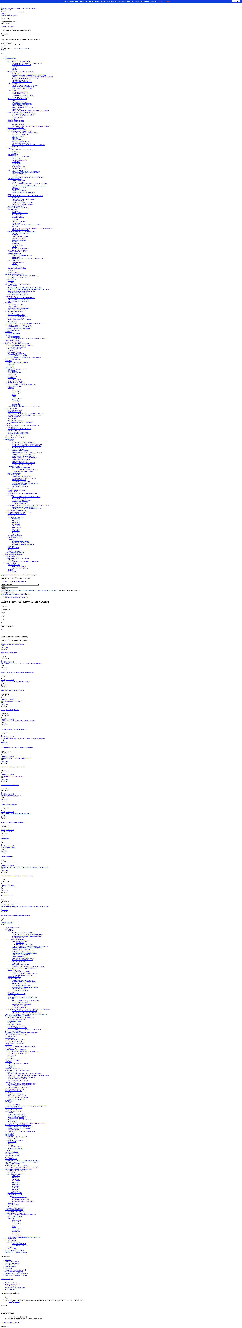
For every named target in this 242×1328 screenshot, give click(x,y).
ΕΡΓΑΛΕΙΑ (12, 148)
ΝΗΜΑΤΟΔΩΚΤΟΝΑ (19, 480)
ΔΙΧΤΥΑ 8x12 (16, 391)
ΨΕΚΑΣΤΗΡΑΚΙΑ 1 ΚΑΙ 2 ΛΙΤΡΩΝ (23, 107)
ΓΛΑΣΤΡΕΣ (15, 165)
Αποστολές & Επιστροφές (12, 1263)
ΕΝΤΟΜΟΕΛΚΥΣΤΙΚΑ (20, 485)
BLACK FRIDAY (10, 58)
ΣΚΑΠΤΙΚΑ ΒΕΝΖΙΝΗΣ (20, 92)
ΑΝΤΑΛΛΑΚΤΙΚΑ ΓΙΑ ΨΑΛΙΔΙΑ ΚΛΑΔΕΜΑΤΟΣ (28, 145)
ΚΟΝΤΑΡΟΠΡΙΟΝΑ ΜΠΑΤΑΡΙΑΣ (23, 87)
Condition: (4, 609)
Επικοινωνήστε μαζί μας (12, 1261)
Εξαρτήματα (15, 257)
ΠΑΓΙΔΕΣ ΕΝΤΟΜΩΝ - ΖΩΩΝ (22, 202)
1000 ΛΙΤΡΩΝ (16, 527)
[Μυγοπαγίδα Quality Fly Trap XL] (11, 701)
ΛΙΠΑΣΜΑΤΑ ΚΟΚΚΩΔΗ (20, 451)
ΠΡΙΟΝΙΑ (15, 138)
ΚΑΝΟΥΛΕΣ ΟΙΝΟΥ (19, 238)
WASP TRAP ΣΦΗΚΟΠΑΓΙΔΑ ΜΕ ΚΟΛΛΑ (12, 690)
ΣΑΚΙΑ (14, 264)
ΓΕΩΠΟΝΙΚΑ (12, 209)
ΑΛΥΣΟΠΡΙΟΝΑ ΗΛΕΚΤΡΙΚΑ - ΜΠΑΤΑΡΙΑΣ (27, 63)
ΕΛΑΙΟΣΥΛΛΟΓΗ (14, 260)
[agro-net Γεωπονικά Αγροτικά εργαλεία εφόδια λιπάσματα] (19, 8)
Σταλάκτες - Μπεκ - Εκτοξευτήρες (22, 255)
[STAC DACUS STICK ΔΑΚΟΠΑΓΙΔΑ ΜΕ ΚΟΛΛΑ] (18, 721)
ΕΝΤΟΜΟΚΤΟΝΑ (18, 201)
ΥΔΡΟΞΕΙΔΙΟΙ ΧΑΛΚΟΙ (20, 498)
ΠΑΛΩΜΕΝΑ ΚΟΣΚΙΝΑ (20, 568)
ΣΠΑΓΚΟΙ (15, 243)
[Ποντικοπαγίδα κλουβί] (8, 887)
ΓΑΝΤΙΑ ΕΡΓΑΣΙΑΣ (18, 182)
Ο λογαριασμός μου (7, 1279)
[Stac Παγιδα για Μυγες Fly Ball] (11, 796)
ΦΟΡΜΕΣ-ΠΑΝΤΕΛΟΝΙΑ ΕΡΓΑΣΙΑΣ (24, 192)
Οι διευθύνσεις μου (10, 1286)
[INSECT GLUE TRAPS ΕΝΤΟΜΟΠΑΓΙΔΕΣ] (16, 758)
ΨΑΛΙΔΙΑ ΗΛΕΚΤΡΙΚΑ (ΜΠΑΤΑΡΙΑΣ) (25, 133)
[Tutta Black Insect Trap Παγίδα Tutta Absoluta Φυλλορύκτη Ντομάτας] (23, 738)
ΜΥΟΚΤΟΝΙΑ (16, 197)
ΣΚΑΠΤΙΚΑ (12, 90)
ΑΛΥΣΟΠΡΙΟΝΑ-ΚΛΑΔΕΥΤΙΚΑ (19, 61)
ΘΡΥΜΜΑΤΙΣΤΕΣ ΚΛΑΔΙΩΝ (18, 250)
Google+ (17, 636)
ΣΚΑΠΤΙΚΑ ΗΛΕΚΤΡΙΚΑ (20, 97)
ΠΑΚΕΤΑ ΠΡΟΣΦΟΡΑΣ (16, 128)
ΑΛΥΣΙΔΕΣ (15, 66)
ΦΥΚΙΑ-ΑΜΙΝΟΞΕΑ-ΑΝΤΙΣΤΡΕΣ (23, 456)
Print (2, 629)
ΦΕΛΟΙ (14, 247)
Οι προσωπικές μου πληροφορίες (15, 1287)
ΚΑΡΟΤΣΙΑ (16, 162)
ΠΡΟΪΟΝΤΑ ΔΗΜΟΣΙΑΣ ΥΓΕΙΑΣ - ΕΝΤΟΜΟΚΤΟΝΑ (25, 196)
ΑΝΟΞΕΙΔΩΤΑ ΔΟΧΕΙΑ (20, 236)
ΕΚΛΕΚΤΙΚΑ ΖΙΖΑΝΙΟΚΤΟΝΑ (22, 471)
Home (6, 60)
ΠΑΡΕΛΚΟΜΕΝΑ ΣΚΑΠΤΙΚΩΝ (22, 95)
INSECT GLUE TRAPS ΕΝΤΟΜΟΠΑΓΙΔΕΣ (13, 767)
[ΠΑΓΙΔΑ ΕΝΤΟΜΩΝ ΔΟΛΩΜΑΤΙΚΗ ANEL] (16, 813)
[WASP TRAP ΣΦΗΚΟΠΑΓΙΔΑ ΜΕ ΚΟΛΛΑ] (15, 681)
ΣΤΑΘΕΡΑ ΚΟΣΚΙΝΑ (19, 566)
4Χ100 (14, 395)
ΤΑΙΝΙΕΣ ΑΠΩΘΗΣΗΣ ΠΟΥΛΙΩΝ (23, 544)
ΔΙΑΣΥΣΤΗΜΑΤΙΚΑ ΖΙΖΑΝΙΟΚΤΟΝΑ (24, 469)
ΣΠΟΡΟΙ (15, 211)
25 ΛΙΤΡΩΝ (16, 531)
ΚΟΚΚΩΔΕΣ (20, 943)
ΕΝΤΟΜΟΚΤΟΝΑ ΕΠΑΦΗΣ (21, 481)
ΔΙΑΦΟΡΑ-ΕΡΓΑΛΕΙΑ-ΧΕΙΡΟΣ (22, 150)
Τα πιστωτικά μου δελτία (12, 1284)
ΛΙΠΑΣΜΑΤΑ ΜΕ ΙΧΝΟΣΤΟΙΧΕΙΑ (23, 463)
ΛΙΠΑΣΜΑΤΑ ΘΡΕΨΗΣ (19, 461)
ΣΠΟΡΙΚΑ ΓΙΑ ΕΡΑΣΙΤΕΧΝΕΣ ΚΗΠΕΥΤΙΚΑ (26, 446)
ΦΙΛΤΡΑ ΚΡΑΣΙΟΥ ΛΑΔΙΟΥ (17, 252)
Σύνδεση (3, 50)
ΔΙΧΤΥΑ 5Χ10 (16, 403)
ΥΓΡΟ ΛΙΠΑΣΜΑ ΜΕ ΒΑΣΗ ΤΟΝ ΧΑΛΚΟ (26, 497)
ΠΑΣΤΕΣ (15, 219)
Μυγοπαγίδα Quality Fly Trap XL (10, 710)
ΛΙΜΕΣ (14, 70)
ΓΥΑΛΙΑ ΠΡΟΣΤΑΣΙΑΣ (19, 187)
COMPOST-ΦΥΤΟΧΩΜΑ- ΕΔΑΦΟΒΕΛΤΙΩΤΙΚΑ (32, 946)
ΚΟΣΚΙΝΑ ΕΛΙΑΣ (18, 262)
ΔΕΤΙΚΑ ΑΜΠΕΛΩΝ (19, 240)
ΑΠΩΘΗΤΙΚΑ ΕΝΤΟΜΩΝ (20, 230)
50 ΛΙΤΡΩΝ (16, 519)
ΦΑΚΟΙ (14, 153)
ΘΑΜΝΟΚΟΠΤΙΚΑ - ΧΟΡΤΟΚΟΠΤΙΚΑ (21, 71)
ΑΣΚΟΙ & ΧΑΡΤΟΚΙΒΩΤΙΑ (21, 233)
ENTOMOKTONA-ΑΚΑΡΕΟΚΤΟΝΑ (24, 478)
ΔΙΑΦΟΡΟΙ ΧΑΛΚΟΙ (19, 503)
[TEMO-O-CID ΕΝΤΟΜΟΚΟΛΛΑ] (12, 644)
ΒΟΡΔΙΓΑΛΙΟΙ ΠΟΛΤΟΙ (20, 502)
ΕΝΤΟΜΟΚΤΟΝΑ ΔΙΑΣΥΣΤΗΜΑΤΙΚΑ (25, 483)
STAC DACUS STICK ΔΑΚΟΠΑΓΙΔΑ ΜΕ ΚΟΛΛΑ (14, 729)
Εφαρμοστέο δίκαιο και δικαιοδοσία (15, 1270)
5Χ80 (14, 396)
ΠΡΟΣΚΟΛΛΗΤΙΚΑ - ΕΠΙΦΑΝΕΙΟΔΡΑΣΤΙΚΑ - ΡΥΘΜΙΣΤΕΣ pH (33, 228)
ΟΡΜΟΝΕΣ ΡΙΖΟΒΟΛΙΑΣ (20, 221)
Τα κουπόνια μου (10, 1289)
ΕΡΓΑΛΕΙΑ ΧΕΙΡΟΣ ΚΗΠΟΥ (21, 157)
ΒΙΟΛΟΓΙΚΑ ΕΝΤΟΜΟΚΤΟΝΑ (22, 476)
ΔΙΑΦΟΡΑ (11, 194)
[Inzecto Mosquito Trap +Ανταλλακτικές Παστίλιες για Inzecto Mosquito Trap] (24, 906)
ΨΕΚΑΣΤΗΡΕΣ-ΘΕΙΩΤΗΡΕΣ (17, 99)
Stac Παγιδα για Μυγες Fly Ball (9, 804)
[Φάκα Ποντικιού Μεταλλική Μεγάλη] (13, 594)
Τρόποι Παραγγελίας (11, 1265)
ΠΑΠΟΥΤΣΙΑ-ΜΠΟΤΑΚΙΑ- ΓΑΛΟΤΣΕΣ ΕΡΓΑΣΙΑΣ (29, 185)
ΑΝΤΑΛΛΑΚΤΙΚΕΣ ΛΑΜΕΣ (21, 143)
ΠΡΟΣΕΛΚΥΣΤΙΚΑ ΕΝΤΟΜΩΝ (22, 204)
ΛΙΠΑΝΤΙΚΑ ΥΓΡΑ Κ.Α (16, 206)
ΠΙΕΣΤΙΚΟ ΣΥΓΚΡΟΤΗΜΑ (17, 267)
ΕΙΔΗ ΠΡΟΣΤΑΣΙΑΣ (14, 179)
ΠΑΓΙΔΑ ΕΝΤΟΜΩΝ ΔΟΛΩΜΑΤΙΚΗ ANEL (12, 822)
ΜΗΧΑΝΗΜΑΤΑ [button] (10, 1048)
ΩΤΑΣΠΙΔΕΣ (16, 189)
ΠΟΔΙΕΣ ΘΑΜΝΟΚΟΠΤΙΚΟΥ (22, 82)
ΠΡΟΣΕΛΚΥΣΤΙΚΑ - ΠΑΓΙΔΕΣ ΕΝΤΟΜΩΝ (26, 225)
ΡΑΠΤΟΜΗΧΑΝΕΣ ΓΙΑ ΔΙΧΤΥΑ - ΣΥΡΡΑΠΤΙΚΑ (28, 177)
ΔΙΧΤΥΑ (15, 175)
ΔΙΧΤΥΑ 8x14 (16, 393)
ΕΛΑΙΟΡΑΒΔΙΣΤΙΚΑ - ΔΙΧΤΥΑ (18, 170)
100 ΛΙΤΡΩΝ (16, 520)
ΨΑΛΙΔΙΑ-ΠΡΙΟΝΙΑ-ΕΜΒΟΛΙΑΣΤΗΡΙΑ (21, 131)
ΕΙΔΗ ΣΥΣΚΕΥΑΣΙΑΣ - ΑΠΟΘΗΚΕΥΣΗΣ (21, 231)
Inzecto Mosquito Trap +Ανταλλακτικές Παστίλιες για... (15, 915)
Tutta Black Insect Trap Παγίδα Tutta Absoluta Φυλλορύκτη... (17, 747)
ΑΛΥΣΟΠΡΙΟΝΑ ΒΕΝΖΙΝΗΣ (21, 65)
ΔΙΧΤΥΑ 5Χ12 (16, 398)
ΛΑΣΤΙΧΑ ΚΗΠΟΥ (18, 167)
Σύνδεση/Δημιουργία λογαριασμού (15, 581)
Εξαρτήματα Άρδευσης (15, 253)
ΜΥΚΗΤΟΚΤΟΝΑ (18, 216)
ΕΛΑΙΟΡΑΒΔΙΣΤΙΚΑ (19, 174)
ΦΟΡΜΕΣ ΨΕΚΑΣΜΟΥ (19, 191)
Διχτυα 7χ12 (15, 400)
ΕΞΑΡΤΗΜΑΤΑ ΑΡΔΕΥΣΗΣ (14, 1041)
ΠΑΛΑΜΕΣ (16, 265)
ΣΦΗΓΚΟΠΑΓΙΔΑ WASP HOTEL (10, 785)
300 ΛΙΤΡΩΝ (16, 524)
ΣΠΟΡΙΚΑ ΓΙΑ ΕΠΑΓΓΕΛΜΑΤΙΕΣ (23, 442)
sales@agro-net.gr (14, 1302)
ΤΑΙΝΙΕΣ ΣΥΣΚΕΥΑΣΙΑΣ (20, 541)
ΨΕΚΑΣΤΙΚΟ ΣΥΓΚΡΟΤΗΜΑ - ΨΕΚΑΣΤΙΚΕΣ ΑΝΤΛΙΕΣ (30, 111)
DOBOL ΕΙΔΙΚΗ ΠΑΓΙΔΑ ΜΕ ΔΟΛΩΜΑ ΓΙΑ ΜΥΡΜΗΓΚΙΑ (17, 876)
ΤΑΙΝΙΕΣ (15, 242)
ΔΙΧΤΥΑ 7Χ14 (16, 405)
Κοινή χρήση (10, 636)
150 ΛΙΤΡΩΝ (16, 532)
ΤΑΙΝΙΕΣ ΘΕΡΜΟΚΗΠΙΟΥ (21, 543)
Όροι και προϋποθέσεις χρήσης (14, 1272)
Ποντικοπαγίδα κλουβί (7, 895)
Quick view (4, 647)
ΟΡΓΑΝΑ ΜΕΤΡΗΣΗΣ (19, 168)
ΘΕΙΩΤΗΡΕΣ (16, 109)
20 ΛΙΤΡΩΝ (16, 529)
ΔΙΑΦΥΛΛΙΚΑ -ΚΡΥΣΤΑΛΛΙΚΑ (22, 464)
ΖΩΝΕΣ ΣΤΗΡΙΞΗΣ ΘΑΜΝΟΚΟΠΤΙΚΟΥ (25, 78)
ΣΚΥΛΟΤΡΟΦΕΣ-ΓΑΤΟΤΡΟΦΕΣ (18, 208)
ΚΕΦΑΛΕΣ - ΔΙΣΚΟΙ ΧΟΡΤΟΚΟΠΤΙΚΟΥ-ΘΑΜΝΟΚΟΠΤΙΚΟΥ (32, 77)
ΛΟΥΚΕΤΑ (15, 151)
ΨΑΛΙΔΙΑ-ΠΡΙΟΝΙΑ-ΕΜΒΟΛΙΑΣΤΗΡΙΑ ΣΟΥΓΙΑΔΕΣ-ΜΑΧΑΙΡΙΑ (26, 1014)
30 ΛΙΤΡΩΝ (16, 534)
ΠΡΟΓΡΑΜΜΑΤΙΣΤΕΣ (19, 160)
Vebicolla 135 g (5, 838)
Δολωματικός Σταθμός (6, 856)
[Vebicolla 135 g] (6, 831)
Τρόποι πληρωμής (10, 1266)
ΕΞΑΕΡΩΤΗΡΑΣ (17, 117)
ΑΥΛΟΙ (14, 100)
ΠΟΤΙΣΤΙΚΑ (16, 158)
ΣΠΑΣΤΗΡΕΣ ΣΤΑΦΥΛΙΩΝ (17, 129)
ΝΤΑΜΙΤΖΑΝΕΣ (17, 245)
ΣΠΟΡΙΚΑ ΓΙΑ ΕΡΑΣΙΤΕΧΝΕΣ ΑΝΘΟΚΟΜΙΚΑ (27, 444)
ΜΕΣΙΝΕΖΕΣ (16, 73)
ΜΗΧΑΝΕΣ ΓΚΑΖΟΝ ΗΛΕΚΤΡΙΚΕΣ (24, 114)
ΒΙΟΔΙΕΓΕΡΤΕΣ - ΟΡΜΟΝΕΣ (21, 454)
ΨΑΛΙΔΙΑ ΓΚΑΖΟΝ (18, 136)
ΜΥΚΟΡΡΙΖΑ (16, 223)
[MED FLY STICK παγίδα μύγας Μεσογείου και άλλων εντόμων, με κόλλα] (21, 664)
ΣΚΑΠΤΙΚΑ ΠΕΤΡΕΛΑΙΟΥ (21, 94)
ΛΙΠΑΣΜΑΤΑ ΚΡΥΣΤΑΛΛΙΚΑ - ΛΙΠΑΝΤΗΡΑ (27, 452)
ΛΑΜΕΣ (14, 68)
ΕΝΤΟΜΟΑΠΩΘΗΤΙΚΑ (20, 486)
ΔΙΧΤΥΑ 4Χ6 (16, 401)
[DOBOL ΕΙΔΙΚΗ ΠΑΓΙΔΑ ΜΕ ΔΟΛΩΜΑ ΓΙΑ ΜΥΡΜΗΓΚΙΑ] (25, 867)
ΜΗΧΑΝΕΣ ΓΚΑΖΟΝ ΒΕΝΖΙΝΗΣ (23, 116)
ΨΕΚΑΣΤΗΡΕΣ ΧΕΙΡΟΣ (20, 105)
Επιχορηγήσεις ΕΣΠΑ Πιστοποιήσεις (16, 1252)
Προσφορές (8, 1260)
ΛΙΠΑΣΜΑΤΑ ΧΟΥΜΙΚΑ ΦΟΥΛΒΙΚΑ (24, 458)
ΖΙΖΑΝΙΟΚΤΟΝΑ (18, 214)
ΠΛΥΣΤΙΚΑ (12, 119)
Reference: (4, 606)
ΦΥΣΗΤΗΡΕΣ (16, 163)
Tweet (3, 636)
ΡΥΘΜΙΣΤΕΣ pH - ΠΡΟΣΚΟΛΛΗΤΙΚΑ (24, 507)
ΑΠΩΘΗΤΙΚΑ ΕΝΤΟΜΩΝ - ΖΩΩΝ (23, 199)
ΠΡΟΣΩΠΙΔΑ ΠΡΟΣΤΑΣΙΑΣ (21, 80)
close (236, 1)
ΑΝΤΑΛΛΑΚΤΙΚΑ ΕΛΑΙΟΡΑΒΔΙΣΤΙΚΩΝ (26, 172)
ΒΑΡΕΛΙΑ (15, 235)
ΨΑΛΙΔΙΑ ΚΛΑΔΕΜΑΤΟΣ (20, 134)
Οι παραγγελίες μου (11, 1282)
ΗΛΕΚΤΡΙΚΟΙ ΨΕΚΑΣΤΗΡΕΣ (22, 104)
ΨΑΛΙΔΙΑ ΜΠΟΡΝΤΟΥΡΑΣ (21, 141)
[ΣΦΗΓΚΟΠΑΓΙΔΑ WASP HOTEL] (12, 776)
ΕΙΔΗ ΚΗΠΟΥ (13, 155)
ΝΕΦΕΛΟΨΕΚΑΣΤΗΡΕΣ (20, 102)
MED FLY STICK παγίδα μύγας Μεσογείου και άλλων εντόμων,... (18, 672)
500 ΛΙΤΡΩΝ (16, 526)
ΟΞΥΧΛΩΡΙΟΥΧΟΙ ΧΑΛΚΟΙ (21, 500)
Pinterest (24, 636)
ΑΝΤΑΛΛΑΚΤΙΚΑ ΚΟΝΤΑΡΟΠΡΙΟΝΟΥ (25, 85)
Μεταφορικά (8, 1268)
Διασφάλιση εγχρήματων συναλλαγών (16, 1273)
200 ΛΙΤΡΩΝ (16, 522)
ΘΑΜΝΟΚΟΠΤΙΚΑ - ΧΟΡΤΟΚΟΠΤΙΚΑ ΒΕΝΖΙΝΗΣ (29, 75)
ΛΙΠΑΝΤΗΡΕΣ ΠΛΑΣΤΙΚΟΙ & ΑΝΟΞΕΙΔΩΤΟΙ (27, 259)
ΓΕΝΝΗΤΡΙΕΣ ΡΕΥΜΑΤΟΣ (17, 269)
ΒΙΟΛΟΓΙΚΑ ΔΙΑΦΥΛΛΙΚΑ (21, 459)
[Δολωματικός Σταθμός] (8, 847)
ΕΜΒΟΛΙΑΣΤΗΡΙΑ (18, 140)
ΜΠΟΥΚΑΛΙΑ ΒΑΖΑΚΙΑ (20, 248)
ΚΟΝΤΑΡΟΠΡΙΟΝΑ (14, 83)
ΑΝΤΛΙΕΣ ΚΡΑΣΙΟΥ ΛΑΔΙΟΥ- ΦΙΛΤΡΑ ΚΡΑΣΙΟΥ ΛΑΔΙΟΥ (31, 126)
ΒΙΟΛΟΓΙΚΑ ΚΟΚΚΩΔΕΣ (24, 944)
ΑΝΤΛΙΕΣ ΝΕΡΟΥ (18, 124)
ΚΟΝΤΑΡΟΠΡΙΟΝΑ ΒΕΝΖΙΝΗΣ (22, 88)
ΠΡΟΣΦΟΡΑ (12, 270)
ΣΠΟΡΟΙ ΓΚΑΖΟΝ (18, 447)
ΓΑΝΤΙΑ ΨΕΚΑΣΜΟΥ (19, 180)
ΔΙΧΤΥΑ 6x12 (16, 390)
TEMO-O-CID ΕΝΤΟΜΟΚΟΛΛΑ (10, 653)
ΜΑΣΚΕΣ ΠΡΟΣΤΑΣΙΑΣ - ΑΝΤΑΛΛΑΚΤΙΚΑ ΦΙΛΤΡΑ (29, 184)
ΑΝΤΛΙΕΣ (11, 122)
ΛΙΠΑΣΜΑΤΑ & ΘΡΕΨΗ (20, 213)
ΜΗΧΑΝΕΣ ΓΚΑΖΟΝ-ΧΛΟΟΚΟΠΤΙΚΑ (21, 112)
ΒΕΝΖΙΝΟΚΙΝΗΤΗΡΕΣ (16, 121)
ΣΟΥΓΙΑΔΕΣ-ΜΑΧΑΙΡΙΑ (16, 146)
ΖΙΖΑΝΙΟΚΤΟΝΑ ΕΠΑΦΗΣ (21, 468)
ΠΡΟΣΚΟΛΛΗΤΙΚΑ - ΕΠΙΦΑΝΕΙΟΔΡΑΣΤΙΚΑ (27, 509)
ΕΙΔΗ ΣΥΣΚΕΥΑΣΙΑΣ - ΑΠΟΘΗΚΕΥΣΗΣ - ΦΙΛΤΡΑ (21, 1167)
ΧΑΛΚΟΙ (15, 226)
